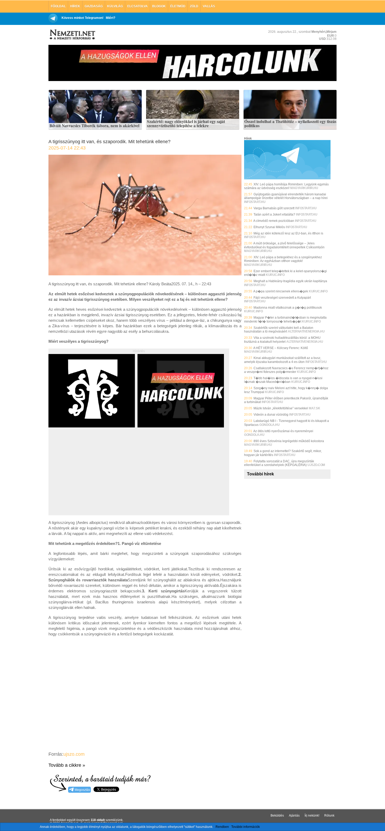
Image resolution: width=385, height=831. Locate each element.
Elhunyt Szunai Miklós (269, 227)
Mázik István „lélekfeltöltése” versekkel (281, 408)
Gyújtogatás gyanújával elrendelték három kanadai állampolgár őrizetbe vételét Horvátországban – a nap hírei (286, 196)
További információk (245, 827)
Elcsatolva (137, 6)
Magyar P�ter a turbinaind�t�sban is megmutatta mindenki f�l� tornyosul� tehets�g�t (285, 319)
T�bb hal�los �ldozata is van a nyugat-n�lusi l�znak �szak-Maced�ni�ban (283, 380)
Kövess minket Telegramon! (82, 18)
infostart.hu (254, 202)
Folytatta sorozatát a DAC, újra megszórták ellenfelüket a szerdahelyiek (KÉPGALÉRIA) (279, 463)
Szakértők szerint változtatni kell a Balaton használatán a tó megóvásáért (278, 329)
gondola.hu (269, 425)
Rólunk (329, 815)
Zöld (194, 6)
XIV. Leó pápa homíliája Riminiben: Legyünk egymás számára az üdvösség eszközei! (286, 186)
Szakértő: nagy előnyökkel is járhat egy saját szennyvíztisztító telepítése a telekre (186, 124)
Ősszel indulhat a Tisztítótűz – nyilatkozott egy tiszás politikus (290, 124)
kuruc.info (275, 275)
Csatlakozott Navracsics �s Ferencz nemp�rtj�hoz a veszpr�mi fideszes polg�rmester (286, 370)
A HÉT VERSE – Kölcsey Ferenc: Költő (280, 348)
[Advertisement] (92, 477)
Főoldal (58, 6)
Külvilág (115, 6)
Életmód (177, 6)
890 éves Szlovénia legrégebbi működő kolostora (289, 441)
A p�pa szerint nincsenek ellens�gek (280, 291)
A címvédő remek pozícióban (273, 221)
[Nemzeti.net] (72, 35)
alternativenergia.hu (306, 331)
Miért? (110, 18)
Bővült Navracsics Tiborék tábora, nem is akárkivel (94, 126)
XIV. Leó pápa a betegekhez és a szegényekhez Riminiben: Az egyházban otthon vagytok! (283, 259)
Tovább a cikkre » (66, 765)
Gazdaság (94, 6)
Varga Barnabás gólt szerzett (274, 208)
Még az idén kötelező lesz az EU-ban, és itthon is (288, 233)
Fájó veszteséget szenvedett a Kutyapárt (282, 297)
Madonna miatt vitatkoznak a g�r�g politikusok (288, 307)
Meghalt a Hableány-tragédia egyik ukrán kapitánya (290, 281)
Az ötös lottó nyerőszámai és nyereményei (283, 431)
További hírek (260, 474)
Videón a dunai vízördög (271, 414)
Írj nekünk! (312, 815)
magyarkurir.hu (304, 188)
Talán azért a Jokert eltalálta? (274, 214)
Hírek (75, 6)
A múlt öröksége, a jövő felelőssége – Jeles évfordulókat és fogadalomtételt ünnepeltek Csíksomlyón (284, 245)
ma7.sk (314, 408)
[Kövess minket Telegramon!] (287, 178)
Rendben (222, 827)
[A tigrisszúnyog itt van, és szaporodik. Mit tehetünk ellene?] (144, 274)
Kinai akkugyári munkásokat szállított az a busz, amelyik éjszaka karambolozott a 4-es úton (282, 359)
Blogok (159, 6)
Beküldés (277, 815)
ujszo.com (74, 754)
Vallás (209, 6)
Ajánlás (294, 815)
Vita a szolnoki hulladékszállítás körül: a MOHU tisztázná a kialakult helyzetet (282, 339)
